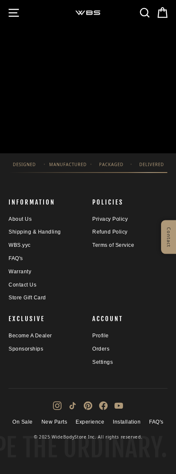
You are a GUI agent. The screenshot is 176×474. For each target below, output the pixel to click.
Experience (90, 422)
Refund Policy (110, 232)
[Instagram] (57, 405)
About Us (20, 219)
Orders (100, 349)
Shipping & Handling (35, 232)
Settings (102, 362)
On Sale (22, 422)
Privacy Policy (110, 219)
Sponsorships (26, 349)
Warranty (20, 272)
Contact (169, 237)
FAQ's (16, 258)
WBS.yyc (20, 245)
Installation (127, 422)
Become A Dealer (30, 336)
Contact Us (22, 285)
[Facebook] (103, 405)
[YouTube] (118, 405)
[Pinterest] (88, 405)
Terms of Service (113, 245)
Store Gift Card (27, 298)
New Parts (54, 422)
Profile (100, 336)
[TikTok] (72, 405)
